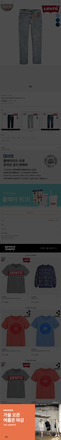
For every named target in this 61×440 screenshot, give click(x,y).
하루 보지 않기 (55, 402)
